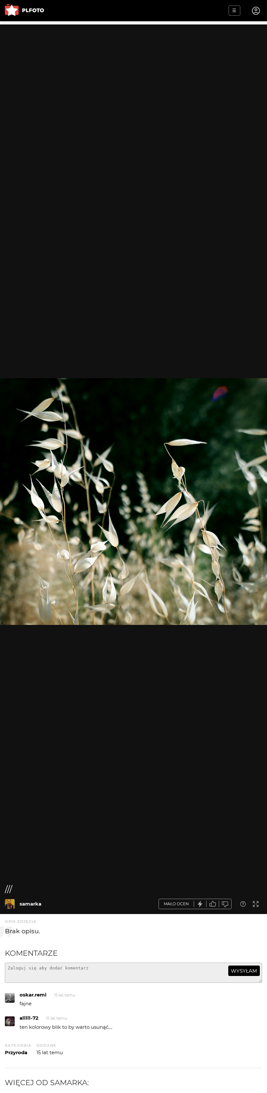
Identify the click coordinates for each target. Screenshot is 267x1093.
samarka (30, 904)
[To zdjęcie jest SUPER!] (200, 904)
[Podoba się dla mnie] (212, 904)
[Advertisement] (133, 70)
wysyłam (244, 971)
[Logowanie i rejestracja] (256, 11)
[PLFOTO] (24, 11)
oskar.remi (33, 995)
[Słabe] (225, 904)
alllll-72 (29, 1018)
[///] (10, 904)
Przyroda (16, 1052)
